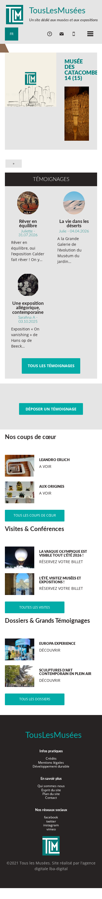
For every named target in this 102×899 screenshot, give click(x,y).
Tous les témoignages (51, 365)
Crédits (51, 758)
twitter (51, 821)
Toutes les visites (34, 607)
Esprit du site (51, 790)
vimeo (51, 829)
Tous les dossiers (34, 699)
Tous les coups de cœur (35, 515)
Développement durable (51, 766)
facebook (51, 817)
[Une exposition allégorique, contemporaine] (28, 284)
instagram (51, 825)
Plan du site (51, 793)
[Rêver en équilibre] (28, 202)
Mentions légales (51, 762)
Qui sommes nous (51, 786)
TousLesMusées (57, 11)
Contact (51, 797)
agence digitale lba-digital (65, 865)
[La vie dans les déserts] (74, 202)
